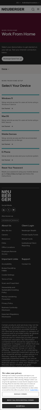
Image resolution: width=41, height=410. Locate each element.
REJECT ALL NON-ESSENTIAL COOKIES (20, 400)
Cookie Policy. (34, 390)
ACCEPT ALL (20, 406)
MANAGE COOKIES (20, 394)
